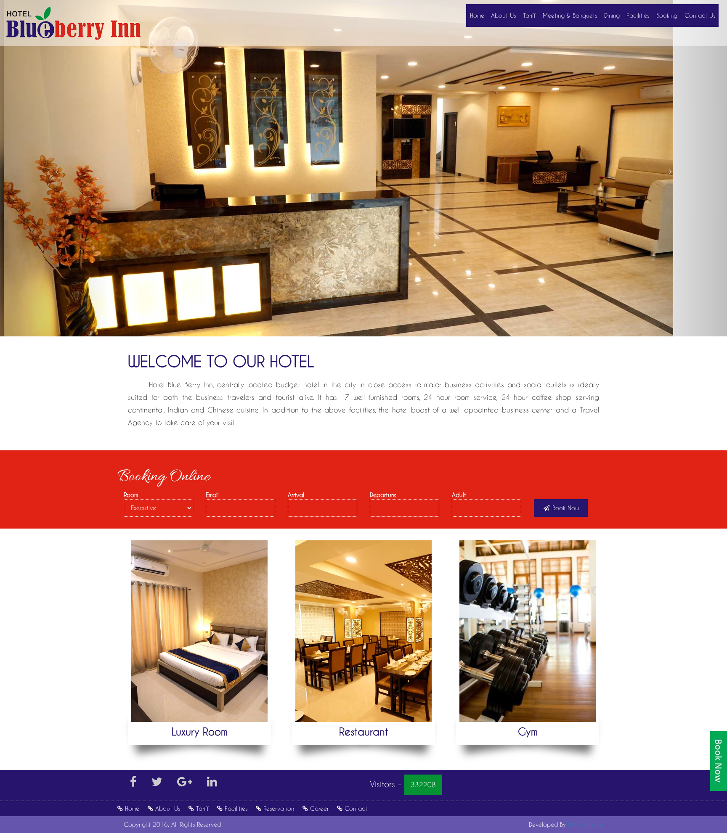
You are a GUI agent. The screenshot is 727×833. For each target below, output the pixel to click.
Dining (612, 15)
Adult (459, 494)
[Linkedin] (212, 783)
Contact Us (700, 15)
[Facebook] (133, 783)
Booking (666, 15)
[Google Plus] (184, 783)
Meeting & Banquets (570, 15)
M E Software (585, 824)
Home (477, 15)
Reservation (278, 808)
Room (131, 494)
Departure (383, 494)
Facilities (637, 15)
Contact (356, 808)
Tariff (529, 15)
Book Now (564, 507)
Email (212, 494)
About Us (503, 15)
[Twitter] (156, 783)
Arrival (296, 494)
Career (319, 808)
